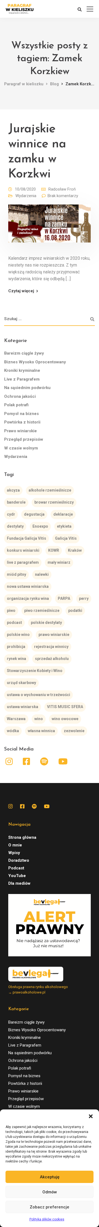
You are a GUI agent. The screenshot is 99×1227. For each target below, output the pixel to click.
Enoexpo (40, 526)
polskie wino (18, 634)
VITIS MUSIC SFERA (65, 707)
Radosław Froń (62, 189)
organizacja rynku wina (28, 598)
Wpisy (14, 852)
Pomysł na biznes (21, 413)
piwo (11, 610)
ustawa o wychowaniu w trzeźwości (38, 695)
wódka (13, 731)
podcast (14, 622)
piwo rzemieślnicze (41, 610)
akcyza (13, 490)
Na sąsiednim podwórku (27, 387)
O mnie (15, 845)
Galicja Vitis (66, 538)
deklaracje (63, 514)
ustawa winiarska (22, 707)
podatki (75, 610)
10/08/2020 (25, 189)
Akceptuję (49, 1177)
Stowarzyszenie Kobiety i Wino (34, 670)
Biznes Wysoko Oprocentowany (35, 362)
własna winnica (41, 731)
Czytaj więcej (21, 291)
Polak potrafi (16, 404)
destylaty (15, 526)
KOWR (53, 550)
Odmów (49, 1192)
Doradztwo (18, 860)
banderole (16, 502)
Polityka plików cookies (46, 1219)
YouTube (17, 875)
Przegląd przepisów (23, 439)
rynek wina (16, 658)
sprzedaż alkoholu (52, 658)
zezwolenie (74, 731)
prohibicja (16, 646)
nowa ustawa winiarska (28, 586)
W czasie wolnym (21, 448)
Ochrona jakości (20, 396)
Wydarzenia (25, 195)
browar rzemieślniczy (54, 502)
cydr (11, 514)
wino (38, 719)
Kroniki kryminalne (22, 370)
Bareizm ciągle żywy (24, 353)
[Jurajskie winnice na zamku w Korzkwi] (49, 227)
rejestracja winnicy (51, 646)
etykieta (64, 526)
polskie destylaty (46, 622)
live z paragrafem (23, 562)
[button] (91, 1116)
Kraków (75, 550)
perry (84, 598)
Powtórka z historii (22, 422)
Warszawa (16, 719)
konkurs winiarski (23, 550)
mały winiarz (59, 562)
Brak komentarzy (63, 195)
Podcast (16, 868)
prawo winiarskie (53, 634)
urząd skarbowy (21, 682)
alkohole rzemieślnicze (50, 490)
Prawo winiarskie (20, 430)
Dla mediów (19, 883)
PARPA (64, 598)
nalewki (42, 574)
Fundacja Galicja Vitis (26, 538)
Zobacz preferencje (49, 1207)
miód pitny (16, 574)
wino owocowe (65, 719)
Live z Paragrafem (22, 379)
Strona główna (22, 837)
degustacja (34, 514)
